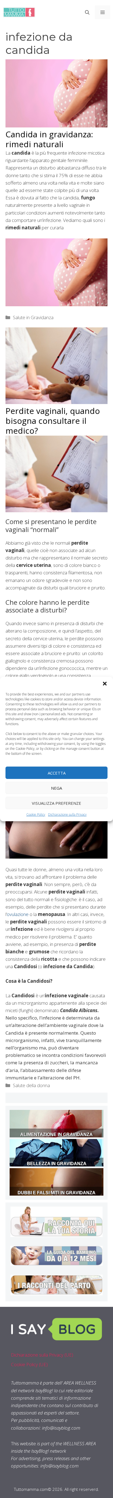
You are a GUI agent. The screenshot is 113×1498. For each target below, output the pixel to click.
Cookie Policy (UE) (29, 1364)
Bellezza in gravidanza (56, 1163)
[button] (105, 683)
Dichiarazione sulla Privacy (67, 814)
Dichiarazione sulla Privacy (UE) (42, 1355)
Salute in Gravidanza (33, 317)
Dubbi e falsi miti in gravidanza (56, 1192)
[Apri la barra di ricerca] (87, 12)
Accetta (57, 772)
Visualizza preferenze (56, 803)
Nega (56, 787)
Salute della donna (31, 1085)
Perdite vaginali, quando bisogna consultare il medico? (52, 420)
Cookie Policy (35, 814)
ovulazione (18, 914)
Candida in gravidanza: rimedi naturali (49, 139)
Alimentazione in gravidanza (56, 1134)
